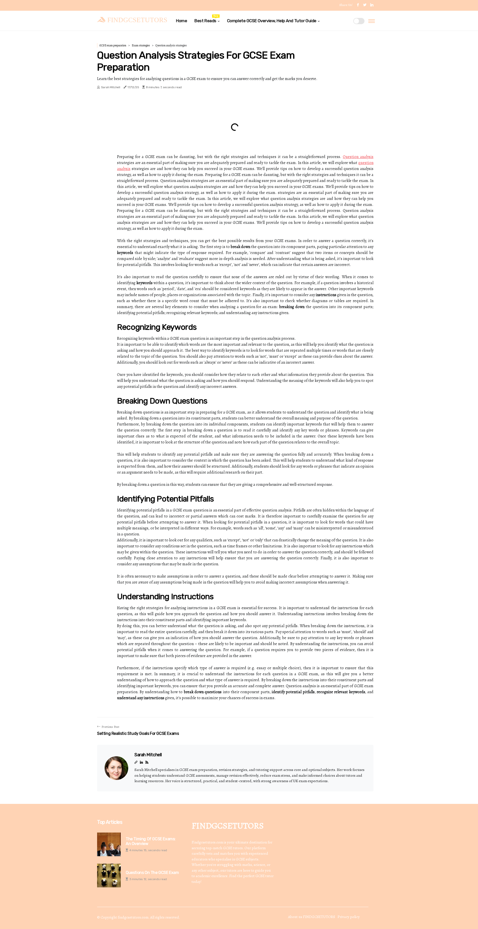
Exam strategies (141, 45)
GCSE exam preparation (112, 45)
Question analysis (358, 157)
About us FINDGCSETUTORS (311, 916)
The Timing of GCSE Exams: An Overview (151, 841)
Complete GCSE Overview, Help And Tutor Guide (271, 20)
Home (181, 20)
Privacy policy (349, 916)
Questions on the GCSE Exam (152, 872)
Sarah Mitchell (110, 87)
